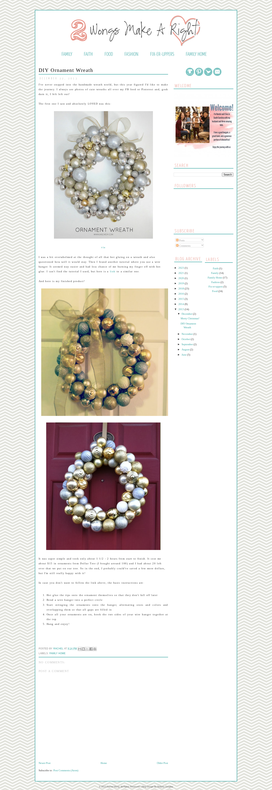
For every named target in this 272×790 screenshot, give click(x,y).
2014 (181, 304)
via (103, 247)
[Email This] (80, 649)
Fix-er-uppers (162, 54)
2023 (181, 267)
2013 (181, 309)
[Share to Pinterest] (95, 649)
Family (67, 54)
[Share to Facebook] (91, 649)
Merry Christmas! (190, 318)
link (112, 271)
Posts (181, 240)
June (184, 354)
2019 (181, 283)
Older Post (162, 763)
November (187, 333)
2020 (181, 278)
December (187, 313)
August (186, 349)
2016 (181, 293)
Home (104, 763)
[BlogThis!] (83, 649)
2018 (181, 288)
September (188, 344)
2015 (181, 298)
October (186, 339)
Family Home (196, 54)
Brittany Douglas (165, 786)
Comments (184, 245)
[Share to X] (87, 649)
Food (109, 54)
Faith (88, 54)
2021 (181, 273)
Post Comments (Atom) (65, 770)
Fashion (131, 54)
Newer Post (45, 763)
